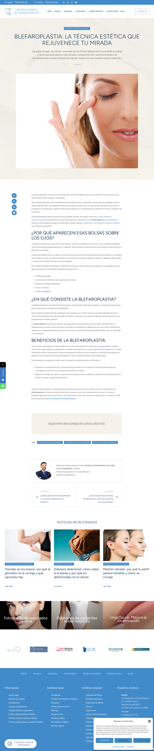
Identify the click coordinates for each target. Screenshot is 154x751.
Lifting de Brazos (93, 718)
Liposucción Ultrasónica (96, 714)
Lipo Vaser (90, 737)
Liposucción (91, 710)
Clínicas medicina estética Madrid (23, 718)
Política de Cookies (119, 746)
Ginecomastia (92, 729)
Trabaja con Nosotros (18, 706)
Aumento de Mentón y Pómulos (64, 699)
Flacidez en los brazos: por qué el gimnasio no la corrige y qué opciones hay (27, 573)
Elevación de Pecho (94, 699)
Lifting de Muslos (93, 722)
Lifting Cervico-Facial (60, 706)
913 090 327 (22, 2)
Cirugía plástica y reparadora (21, 710)
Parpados (55, 703)
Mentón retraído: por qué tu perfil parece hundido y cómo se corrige (126, 573)
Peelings (54, 710)
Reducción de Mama (94, 703)
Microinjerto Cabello (59, 722)
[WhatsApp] (3, 386)
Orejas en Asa (57, 714)
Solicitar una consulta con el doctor (76, 423)
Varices (89, 706)
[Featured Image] (28, 545)
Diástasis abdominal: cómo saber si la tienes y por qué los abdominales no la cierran (76, 573)
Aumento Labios (58, 718)
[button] (149, 721)
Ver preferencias (142, 740)
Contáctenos (14, 703)
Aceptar (104, 740)
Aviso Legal (130, 746)
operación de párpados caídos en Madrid (102, 223)
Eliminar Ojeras (57, 726)
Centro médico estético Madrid (22, 714)
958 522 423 (53, 2)
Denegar (123, 740)
